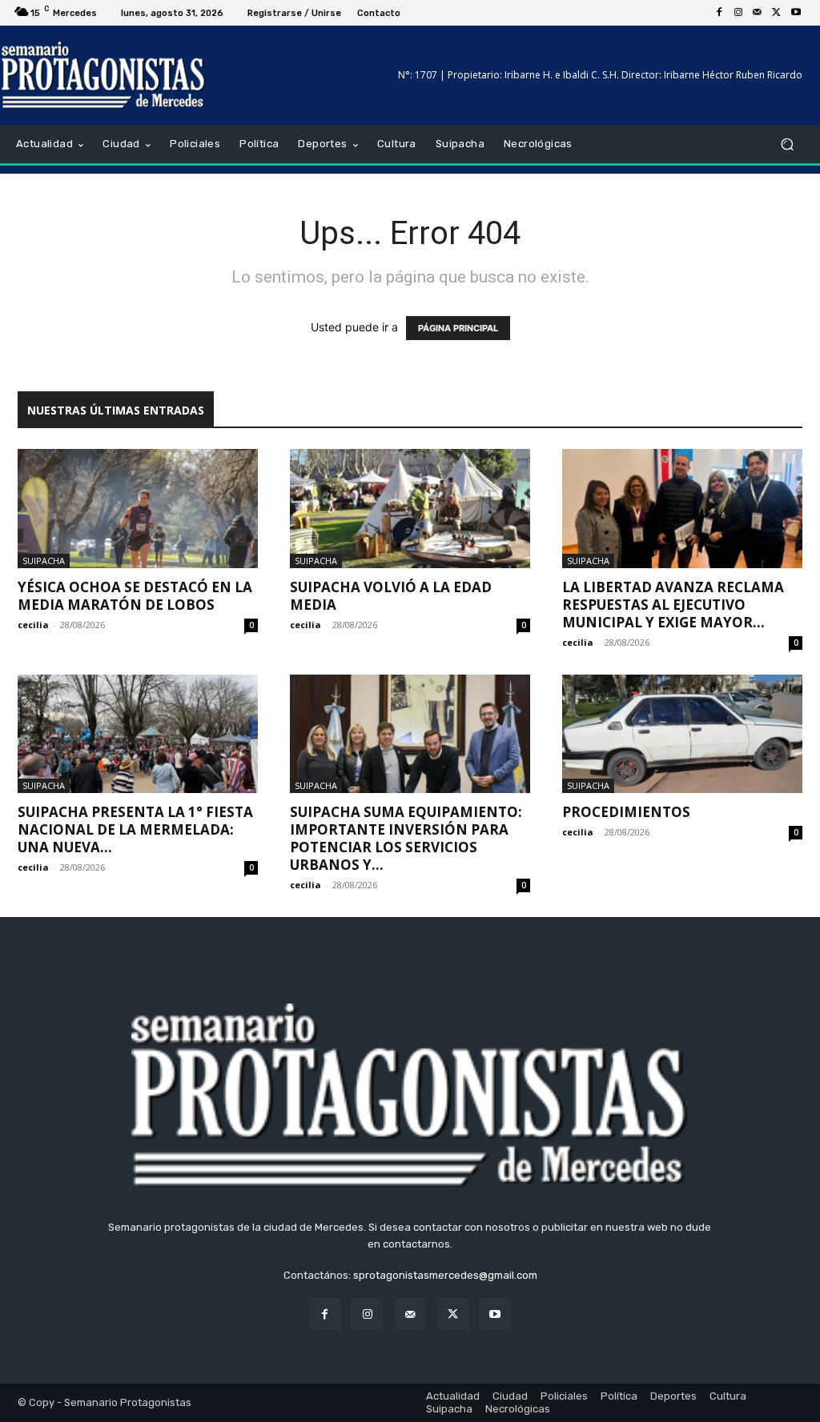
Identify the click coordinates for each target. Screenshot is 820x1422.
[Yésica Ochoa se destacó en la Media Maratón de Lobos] (138, 508)
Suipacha (43, 561)
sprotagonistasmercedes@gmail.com (445, 1275)
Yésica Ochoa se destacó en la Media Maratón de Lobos (135, 596)
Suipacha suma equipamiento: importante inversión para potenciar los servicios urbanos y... (406, 838)
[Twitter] (776, 12)
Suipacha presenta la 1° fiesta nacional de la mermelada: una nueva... (135, 829)
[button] (787, 144)
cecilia (33, 625)
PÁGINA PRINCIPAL (458, 328)
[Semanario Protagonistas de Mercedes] (104, 75)
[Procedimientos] (682, 734)
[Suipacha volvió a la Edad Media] (410, 508)
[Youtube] (796, 12)
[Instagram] (738, 12)
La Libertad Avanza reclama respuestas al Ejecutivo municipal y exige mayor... (673, 604)
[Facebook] (719, 12)
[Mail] (757, 12)
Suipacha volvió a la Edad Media (391, 596)
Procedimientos (626, 812)
